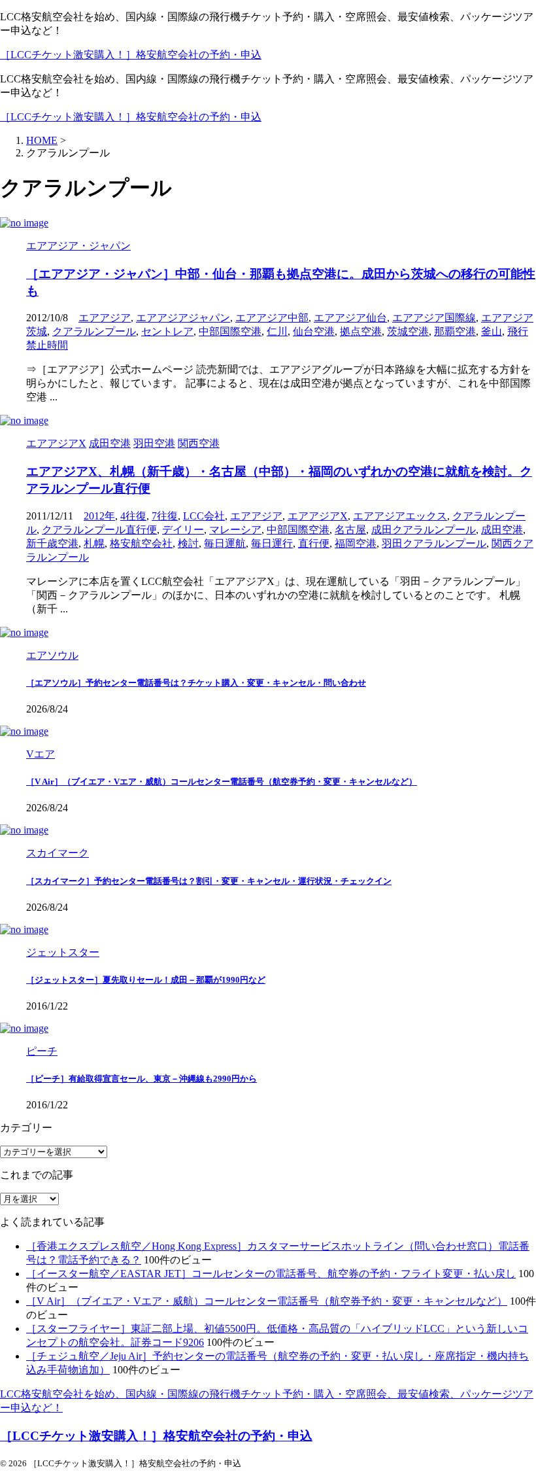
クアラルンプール (94, 331)
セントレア (167, 331)
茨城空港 (408, 331)
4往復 (133, 515)
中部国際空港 (230, 331)
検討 (188, 543)
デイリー (183, 529)
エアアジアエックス (400, 515)
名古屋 (350, 529)
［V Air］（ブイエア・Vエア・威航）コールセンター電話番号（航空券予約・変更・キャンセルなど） (221, 781)
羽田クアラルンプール (434, 543)
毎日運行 (272, 543)
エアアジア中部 (272, 317)
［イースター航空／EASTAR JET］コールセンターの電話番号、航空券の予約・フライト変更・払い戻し (271, 1273)
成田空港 (502, 529)
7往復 (165, 515)
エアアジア (104, 317)
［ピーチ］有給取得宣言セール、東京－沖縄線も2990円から (141, 1079)
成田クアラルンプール (423, 529)
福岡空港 (356, 543)
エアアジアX (318, 515)
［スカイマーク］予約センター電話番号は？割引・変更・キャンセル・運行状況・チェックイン (209, 881)
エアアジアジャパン (183, 317)
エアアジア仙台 (350, 317)
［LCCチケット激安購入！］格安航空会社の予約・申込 (130, 54)
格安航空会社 (141, 543)
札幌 (94, 543)
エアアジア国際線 (434, 317)
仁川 (277, 331)
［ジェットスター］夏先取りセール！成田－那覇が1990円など (145, 980)
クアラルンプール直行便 (99, 529)
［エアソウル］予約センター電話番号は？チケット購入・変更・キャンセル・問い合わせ (196, 683)
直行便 (313, 543)
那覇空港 (455, 331)
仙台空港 (314, 331)
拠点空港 (361, 331)
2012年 (99, 515)
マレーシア (235, 529)
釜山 (491, 331)
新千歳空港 (52, 543)
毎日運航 (225, 543)
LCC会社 (204, 515)
